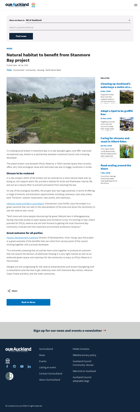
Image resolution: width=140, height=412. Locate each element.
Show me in (16, 20)
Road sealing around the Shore (116, 167)
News (9, 48)
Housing (40, 70)
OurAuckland (46, 348)
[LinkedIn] (29, 367)
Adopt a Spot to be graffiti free (117, 112)
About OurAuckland (49, 379)
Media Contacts (81, 348)
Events (42, 361)
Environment (18, 70)
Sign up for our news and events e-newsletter (67, 330)
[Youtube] (22, 367)
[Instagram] (14, 367)
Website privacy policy (84, 355)
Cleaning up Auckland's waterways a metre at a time (115, 87)
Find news (21, 36)
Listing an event (47, 367)
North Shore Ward (53, 70)
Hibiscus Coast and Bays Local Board (25, 203)
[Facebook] (7, 367)
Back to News (28, 302)
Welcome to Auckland (84, 371)
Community (31, 70)
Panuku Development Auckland (22, 237)
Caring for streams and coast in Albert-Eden (115, 140)
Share (14, 291)
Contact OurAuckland (50, 373)
